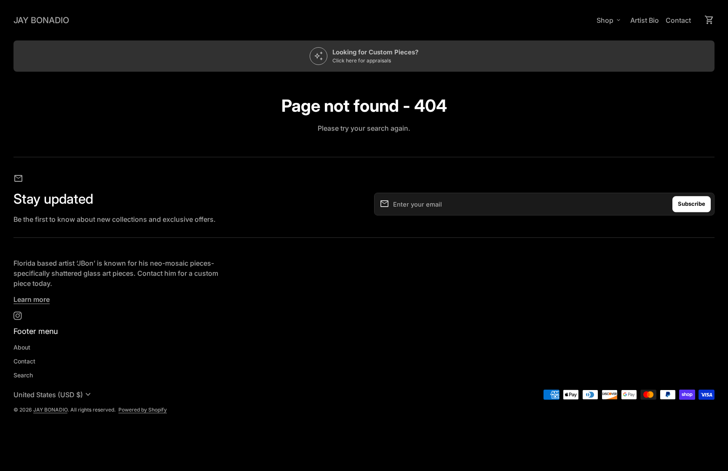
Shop (609, 20)
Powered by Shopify (142, 409)
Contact (678, 20)
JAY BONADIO (41, 20)
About (21, 347)
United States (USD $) (53, 395)
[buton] (53, 395)
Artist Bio (644, 20)
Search (23, 375)
